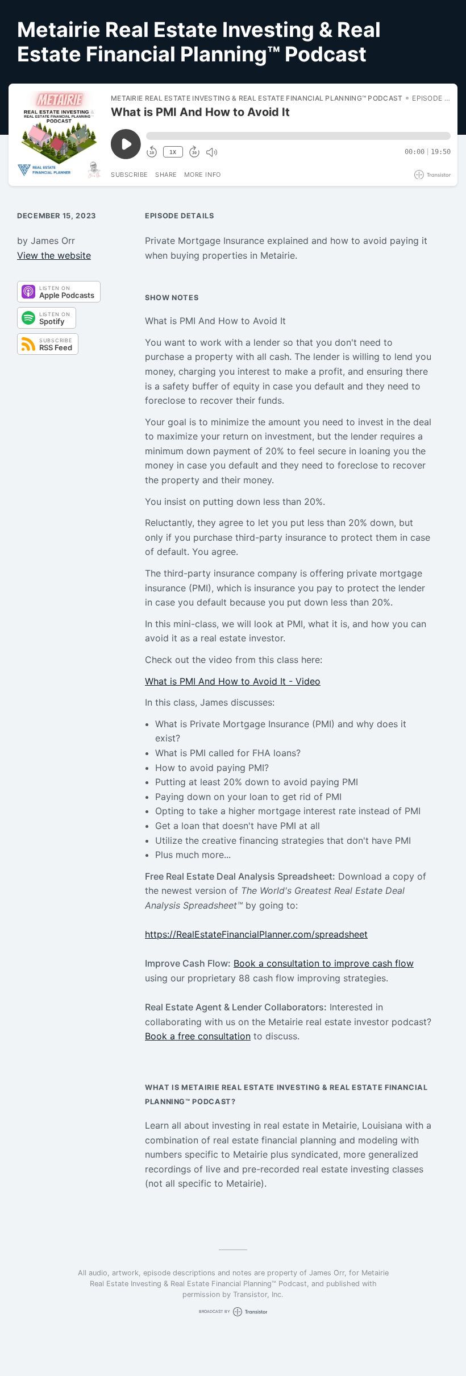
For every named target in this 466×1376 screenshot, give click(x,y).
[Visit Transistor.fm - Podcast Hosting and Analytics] (432, 175)
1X (172, 152)
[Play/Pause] (59, 134)
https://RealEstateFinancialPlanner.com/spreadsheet (256, 934)
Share (166, 175)
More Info (202, 175)
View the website (54, 255)
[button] (298, 136)
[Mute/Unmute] (211, 152)
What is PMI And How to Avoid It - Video (233, 681)
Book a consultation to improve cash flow (324, 963)
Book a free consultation (198, 1036)
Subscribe (129, 175)
